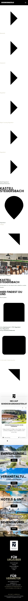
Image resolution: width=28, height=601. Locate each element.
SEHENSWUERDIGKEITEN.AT (7, 2)
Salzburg (14, 564)
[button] (25, 2)
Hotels (14, 569)
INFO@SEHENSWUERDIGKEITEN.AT (13, 586)
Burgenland (2, 92)
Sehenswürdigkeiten (14, 566)
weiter (14, 460)
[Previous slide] (22, 408)
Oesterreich (2, 63)
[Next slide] (25, 408)
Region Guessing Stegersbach (6, 122)
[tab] (11, 421)
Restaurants (2, 33)
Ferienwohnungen (14, 563)
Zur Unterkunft (22, 437)
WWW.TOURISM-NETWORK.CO (13, 588)
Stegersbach (3, 152)
